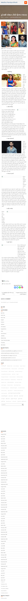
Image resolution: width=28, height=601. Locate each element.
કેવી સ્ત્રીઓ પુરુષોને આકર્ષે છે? (6, 357)
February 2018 (3, 555)
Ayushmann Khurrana (5, 368)
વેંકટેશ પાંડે (14, 401)
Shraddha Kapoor (5, 387)
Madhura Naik (20, 377)
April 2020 (3, 495)
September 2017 (4, 566)
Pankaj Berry (13, 379)
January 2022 (3, 470)
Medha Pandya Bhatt (9, 2)
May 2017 (2, 575)
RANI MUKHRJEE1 (10, 382)
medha (4, 48)
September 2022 (4, 459)
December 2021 (4, 473)
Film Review (3, 326)
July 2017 (2, 570)
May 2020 (3, 493)
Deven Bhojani (4, 371)
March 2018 (3, 552)
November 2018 (4, 534)
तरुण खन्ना (11, 396)
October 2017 (3, 564)
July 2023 (3, 450)
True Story (3, 342)
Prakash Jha (19, 379)
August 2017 (3, 568)
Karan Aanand (13, 377)
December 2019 (4, 504)
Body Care (3, 315)
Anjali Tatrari (22, 366)
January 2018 (3, 557)
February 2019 (3, 527)
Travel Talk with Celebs (5, 340)
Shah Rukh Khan (17, 385)
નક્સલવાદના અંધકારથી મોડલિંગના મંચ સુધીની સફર (9, 351)
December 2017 (4, 559)
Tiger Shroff (10, 390)
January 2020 (3, 502)
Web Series (3, 344)
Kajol (17, 374)
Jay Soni (13, 374)
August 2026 (3, 434)
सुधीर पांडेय (20, 398)
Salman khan (10, 385)
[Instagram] (22, 287)
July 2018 (2, 543)
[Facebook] (15, 287)
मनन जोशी (21, 396)
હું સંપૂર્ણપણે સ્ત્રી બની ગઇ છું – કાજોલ (7, 293)
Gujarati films (3, 329)
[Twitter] (17, 287)
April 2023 (3, 454)
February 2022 (4, 468)
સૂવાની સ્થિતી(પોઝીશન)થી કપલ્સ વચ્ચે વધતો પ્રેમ (9, 360)
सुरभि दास (3, 401)
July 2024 (3, 441)
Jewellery (2, 335)
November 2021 (4, 475)
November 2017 (4, 561)
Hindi (2, 331)
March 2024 (3, 443)
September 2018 (4, 539)
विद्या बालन (8, 398)
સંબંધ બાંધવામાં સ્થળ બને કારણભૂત (6, 355)
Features (10, 48)
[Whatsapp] (20, 287)
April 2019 (3, 523)
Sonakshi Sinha (21, 387)
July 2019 (2, 516)
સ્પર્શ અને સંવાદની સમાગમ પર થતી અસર (7, 353)
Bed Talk (2, 313)
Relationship (3, 338)
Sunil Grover (4, 390)
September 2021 (4, 479)
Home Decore (3, 333)
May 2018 (3, 548)
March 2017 (3, 580)
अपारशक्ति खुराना (4, 396)
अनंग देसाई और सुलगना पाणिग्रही (14, 393)
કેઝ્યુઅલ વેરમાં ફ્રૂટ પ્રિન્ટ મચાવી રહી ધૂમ (21, 293)
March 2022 (3, 466)
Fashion (2, 322)
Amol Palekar (16, 366)
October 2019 (3, 509)
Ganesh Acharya (18, 371)
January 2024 (3, 448)
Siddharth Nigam (13, 387)
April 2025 (3, 438)
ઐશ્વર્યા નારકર (8, 401)
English (2, 319)
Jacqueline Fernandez (6, 374)
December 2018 (4, 532)
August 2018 (3, 541)
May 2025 (3, 436)
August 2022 (3, 461)
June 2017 (3, 573)
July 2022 (3, 463)
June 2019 (3, 518)
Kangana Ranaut (4, 377)
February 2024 (4, 445)
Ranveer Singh (18, 382)
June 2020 (3, 491)
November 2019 (4, 507)
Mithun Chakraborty (5, 379)
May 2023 (3, 452)
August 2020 (3, 486)
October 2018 (3, 536)
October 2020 (3, 482)
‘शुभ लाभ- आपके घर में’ (21, 401)
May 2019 (3, 520)
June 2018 (3, 545)
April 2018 (3, 550)
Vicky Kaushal (4, 393)
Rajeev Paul (3, 382)
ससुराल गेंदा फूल (14, 398)
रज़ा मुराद (3, 398)
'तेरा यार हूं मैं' (3, 366)
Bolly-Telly (3, 317)
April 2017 (3, 577)
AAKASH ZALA (9, 366)
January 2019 (3, 529)
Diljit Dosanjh (11, 371)
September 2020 (4, 484)
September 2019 (4, 511)
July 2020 (3, 488)
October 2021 (3, 477)
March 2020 (3, 498)
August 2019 (3, 514)
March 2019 (3, 525)
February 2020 (4, 500)
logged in (8, 302)
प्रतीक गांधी (16, 396)
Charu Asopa (14, 368)
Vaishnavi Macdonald (18, 390)
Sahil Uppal (3, 385)
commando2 (21, 368)
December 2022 (4, 457)
